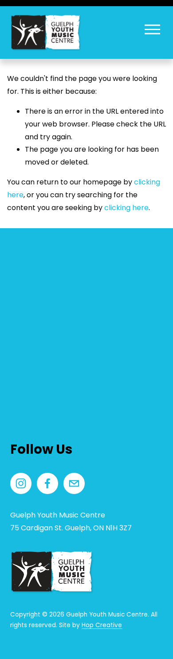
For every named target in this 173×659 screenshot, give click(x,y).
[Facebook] (47, 483)
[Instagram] (20, 483)
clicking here (126, 208)
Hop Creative (102, 625)
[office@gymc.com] (74, 483)
